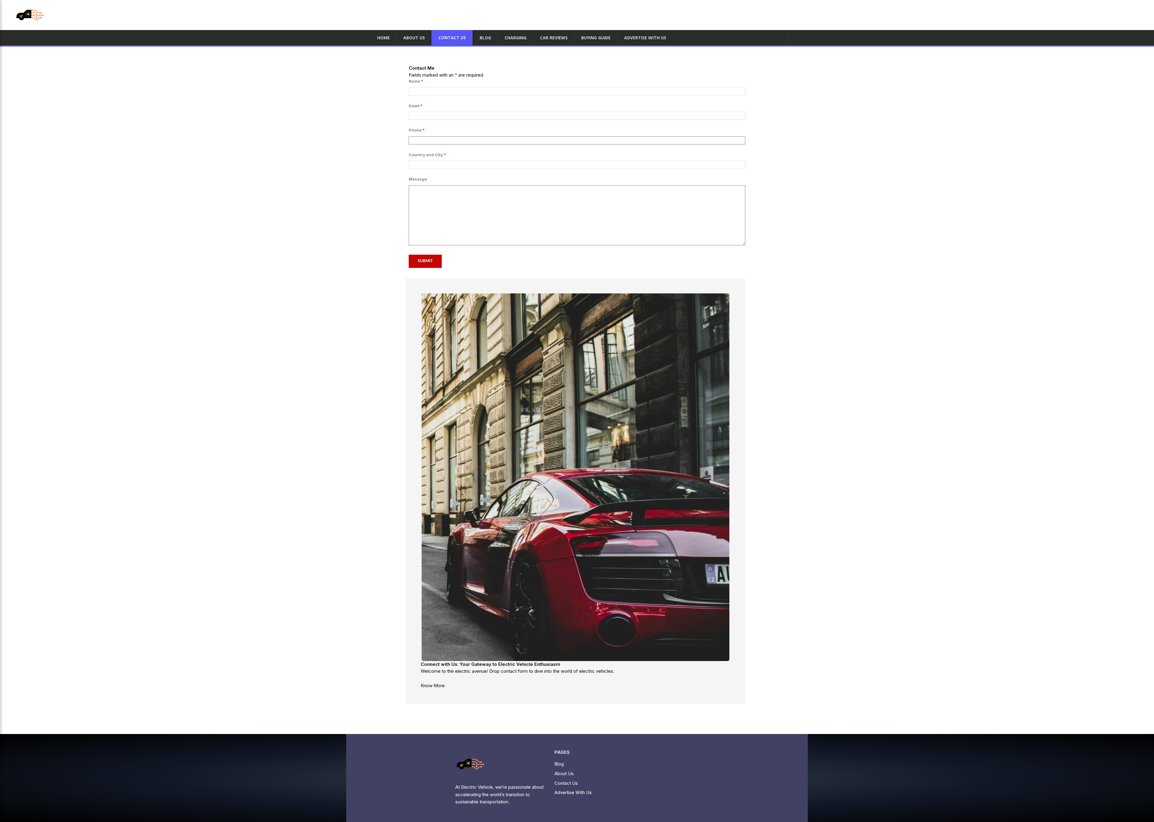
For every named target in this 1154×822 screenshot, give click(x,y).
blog (485, 38)
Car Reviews (554, 38)
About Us (414, 38)
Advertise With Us (645, 38)
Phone (417, 130)
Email (416, 105)
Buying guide (596, 38)
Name (416, 81)
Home (383, 38)
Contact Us (452, 38)
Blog (559, 764)
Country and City (427, 154)
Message (418, 179)
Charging (516, 38)
